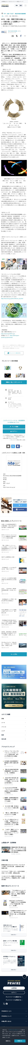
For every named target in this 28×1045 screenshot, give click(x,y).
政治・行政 (10, 390)
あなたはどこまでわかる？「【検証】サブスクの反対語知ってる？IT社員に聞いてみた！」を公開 (17, 903)
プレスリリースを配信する (13, 997)
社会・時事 (16, 390)
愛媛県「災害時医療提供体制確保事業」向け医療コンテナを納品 (11, 799)
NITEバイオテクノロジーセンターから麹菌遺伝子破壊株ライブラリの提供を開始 (9, 536)
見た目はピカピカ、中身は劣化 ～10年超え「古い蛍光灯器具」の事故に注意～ (9, 644)
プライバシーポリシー (14, 1029)
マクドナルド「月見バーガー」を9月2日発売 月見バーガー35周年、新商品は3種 (14, 872)
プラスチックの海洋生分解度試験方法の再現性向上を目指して (9, 580)
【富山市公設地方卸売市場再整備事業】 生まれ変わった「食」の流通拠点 (12, 771)
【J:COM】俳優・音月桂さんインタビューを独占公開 (12, 807)
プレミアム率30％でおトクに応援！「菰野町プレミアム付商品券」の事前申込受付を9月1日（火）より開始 (12, 822)
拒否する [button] (8, 1041)
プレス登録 (14, 426)
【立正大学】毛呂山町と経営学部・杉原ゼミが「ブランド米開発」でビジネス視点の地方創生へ (11, 780)
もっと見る (14, 654)
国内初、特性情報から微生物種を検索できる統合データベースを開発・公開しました (9, 633)
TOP (5, 13)
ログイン (14, 431)
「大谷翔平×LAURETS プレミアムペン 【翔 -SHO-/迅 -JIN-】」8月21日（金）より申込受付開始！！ (17, 913)
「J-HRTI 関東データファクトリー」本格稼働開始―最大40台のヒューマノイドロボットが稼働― (12, 832)
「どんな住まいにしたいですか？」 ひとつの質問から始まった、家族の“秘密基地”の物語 (18, 893)
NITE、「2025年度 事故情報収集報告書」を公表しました (9, 590)
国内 (17, 5)
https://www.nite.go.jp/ (9, 487)
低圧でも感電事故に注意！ (8, 557)
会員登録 (14, 988)
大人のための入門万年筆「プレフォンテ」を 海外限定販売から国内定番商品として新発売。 (12, 790)
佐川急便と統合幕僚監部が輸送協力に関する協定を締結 (11, 763)
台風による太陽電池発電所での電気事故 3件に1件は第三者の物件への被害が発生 (9, 526)
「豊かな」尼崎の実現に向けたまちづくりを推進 (11, 813)
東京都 (9, 399)
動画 (3, 735)
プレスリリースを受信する (13, 1000)
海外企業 (4, 739)
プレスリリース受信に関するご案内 (18, 439)
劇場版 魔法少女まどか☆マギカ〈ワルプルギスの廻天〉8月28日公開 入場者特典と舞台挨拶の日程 (13, 866)
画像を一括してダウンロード (14, 382)
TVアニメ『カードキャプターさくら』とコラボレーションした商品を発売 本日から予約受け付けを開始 (12, 754)
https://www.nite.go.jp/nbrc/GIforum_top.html (12, 298)
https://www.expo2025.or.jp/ (8, 333)
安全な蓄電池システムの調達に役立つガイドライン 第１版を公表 (9, 611)
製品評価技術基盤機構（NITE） (14, 31)
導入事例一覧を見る (15, 854)
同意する (20, 1040)
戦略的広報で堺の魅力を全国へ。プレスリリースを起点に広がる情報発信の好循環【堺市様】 (18, 850)
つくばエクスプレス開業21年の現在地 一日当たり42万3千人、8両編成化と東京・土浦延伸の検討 (13, 878)
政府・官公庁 (10, 13)
